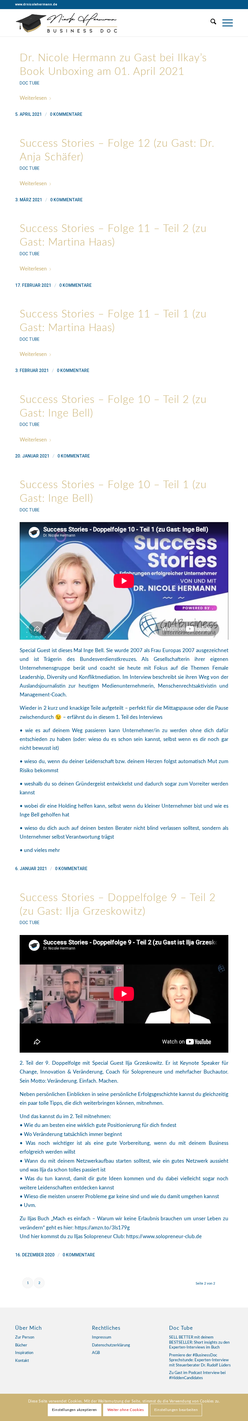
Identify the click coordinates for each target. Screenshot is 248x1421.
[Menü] (224, 22)
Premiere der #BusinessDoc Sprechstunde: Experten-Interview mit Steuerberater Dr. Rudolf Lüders (200, 1360)
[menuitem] (210, 22)
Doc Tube (29, 83)
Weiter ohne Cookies (125, 1410)
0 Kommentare (66, 114)
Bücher (21, 1345)
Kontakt (22, 1361)
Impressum (101, 1337)
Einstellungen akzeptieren (74, 1410)
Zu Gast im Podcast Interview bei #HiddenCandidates (197, 1375)
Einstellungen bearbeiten (176, 1410)
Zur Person (24, 1337)
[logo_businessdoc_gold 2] (67, 22)
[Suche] (210, 22)
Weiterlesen (33, 98)
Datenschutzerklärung (111, 1345)
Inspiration (24, 1353)
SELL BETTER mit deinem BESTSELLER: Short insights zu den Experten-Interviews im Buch (199, 1342)
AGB (96, 1353)
